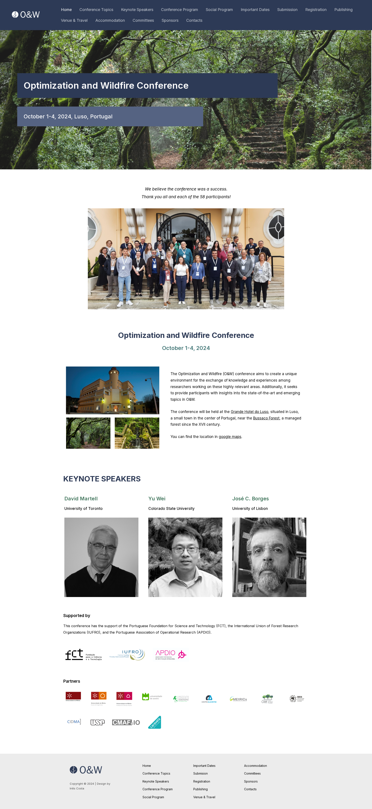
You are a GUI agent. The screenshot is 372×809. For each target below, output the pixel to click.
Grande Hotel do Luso (249, 412)
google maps (230, 437)
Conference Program (179, 9)
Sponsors (170, 20)
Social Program (219, 9)
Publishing (343, 9)
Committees (143, 20)
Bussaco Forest (266, 418)
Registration (316, 9)
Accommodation (110, 20)
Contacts (194, 20)
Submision (200, 773)
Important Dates (255, 9)
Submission (287, 9)
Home (66, 9)
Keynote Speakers (137, 9)
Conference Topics (96, 9)
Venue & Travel (74, 20)
